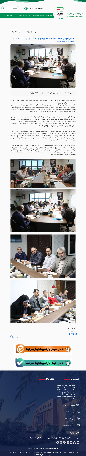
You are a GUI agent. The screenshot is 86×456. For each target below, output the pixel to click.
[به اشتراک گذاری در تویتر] (76, 334)
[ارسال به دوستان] (16, 31)
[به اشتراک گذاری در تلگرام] (73, 334)
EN (28, 8)
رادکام (42, 455)
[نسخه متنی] (13, 31)
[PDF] (19, 31)
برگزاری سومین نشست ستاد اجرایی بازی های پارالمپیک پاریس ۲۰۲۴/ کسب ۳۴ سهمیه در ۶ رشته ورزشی (43, 40)
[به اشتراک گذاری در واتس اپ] (70, 334)
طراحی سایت (48, 455)
